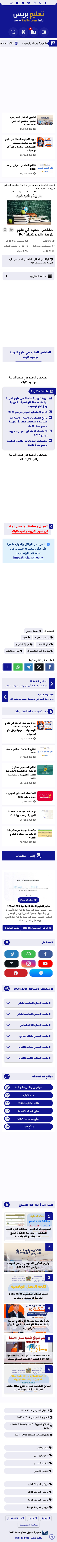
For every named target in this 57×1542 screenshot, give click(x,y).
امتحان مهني (33, 185)
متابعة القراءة (13, 928)
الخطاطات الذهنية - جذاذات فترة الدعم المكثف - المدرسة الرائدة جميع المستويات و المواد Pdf (28, 1232)
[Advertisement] (28, 79)
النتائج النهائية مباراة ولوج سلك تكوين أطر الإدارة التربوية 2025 (28, 1387)
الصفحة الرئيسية (48, 185)
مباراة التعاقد (43, 644)
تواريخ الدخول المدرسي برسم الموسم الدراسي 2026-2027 (23, 120)
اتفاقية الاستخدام (15, 1518)
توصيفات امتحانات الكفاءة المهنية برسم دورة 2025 (27, 442)
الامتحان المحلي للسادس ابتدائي (34, 1003)
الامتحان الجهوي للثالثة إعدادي (35, 1036)
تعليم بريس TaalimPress (28, 1537)
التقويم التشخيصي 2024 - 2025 (33, 1417)
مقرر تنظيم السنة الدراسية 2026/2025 (28, 906)
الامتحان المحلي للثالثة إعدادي (35, 1025)
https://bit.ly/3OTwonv (28, 557)
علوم (25, 637)
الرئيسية (46, 1518)
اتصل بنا (33, 1518)
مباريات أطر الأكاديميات (38, 650)
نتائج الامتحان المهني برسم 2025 (28, 412)
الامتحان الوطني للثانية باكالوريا (35, 1058)
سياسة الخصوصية (28, 1524)
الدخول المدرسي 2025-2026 (35, 928)
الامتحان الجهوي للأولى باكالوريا (35, 1047)
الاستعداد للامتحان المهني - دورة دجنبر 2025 (29, 433)
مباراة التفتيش (22, 644)
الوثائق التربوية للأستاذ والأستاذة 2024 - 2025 (29, 1426)
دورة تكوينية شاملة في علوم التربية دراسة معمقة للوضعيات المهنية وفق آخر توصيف (20, 145)
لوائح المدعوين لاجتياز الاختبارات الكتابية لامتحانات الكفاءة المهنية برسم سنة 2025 (28, 421)
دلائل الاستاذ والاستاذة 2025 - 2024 (31, 1434)
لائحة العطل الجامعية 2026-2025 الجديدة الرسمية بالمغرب (28, 1295)
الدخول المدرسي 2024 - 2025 (34, 1410)
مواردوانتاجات (12, 650)
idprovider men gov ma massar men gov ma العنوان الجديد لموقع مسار (28, 1356)
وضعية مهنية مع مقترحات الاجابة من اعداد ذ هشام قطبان (21, 834)
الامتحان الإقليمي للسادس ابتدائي (34, 1014)
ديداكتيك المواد (42, 637)
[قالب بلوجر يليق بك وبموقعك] (45, 1532)
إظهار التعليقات (25, 855)
